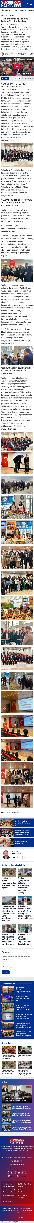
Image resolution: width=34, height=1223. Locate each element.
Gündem (22, 1208)
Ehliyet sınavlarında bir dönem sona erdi (25, 1056)
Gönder (5, 972)
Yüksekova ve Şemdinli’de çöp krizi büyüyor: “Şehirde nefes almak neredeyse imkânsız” (9, 913)
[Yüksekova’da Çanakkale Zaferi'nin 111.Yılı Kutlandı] (6, 1114)
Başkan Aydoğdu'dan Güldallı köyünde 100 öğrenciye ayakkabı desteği (23, 885)
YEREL (15, 10)
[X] (11, 1172)
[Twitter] (20, 857)
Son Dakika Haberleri (22, 1197)
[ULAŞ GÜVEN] (6, 855)
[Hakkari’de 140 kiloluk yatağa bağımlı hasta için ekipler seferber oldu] (9, 928)
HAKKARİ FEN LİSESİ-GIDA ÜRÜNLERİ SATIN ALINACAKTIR (8, 1056)
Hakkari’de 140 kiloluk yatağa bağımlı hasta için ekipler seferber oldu (8, 939)
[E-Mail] (13, 857)
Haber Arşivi (9, 1201)
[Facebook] (17, 857)
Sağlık (18, 1210)
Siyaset (28, 1208)
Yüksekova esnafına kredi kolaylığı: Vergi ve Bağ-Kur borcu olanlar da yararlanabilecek (25, 912)
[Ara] (28, 4)
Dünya (5, 1208)
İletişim (29, 1210)
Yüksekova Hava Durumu (24, 1185)
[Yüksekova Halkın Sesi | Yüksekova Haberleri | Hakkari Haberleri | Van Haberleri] (11, 3)
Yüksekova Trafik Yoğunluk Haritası (9, 1191)
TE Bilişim (22, 1218)
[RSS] (25, 1172)
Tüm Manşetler (9, 1195)
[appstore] (12, 1176)
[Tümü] (31, 1043)
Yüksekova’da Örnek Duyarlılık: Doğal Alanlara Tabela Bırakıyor (25, 939)
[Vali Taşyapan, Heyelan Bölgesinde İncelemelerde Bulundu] (6, 1107)
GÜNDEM (22, 10)
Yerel (12, 15)
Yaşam (13, 1210)
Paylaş (6, 78)
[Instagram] (24, 857)
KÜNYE (17, 1212)
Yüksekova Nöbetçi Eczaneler (8, 1185)
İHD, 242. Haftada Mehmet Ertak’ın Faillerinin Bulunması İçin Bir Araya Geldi (24, 1072)
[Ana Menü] (31, 4)
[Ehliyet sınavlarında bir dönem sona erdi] (25, 1050)
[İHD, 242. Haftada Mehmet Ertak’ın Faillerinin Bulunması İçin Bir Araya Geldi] (25, 1065)
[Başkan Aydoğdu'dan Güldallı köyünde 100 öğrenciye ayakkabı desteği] (25, 872)
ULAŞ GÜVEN (16, 853)
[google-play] (21, 1176)
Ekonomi (15, 1208)
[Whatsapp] (22, 1172)
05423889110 (18, 1161)
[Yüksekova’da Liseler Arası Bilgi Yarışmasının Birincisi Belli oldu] (6, 1121)
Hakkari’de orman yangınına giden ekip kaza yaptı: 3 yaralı (9, 883)
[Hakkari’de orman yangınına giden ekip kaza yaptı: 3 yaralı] (9, 872)
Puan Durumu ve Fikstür (24, 1191)
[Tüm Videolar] (31, 1082)
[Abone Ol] (27, 78)
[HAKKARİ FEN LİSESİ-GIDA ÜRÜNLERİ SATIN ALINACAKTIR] (9, 1050)
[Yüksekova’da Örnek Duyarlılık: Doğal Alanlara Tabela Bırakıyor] (25, 928)
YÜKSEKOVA (5, 10)
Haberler (4, 15)
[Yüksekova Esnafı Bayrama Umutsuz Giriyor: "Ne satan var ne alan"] (6, 1128)
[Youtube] (18, 1172)
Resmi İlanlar (6, 1210)
